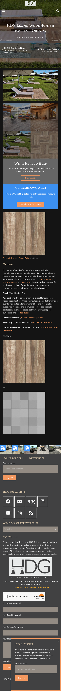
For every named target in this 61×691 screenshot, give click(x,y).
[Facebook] (8, 501)
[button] (3, 10)
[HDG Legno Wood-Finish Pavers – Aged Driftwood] (6, 449)
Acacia (5, 282)
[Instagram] (19, 513)
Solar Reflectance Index (42, 322)
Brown (24, 37)
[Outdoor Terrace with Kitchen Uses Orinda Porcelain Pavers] (17, 117)
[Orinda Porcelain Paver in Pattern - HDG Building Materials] (44, 145)
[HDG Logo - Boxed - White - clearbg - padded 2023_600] (30, 3)
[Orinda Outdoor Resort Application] (30, 85)
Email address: (9, 463)
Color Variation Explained (32, 317)
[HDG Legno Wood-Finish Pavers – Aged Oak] (18, 449)
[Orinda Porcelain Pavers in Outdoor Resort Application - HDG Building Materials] (17, 145)
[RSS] (31, 513)
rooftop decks (23, 312)
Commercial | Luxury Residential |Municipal (30, 587)
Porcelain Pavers (10, 258)
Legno (30, 37)
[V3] (30, 413)
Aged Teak (26, 282)
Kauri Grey (49, 279)
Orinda (41, 279)
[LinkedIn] (42, 501)
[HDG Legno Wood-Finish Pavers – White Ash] (43, 449)
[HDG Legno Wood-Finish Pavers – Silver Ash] (55, 449)
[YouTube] (8, 513)
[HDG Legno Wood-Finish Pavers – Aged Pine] (30, 449)
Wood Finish (39, 37)
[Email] (19, 501)
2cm (18, 37)
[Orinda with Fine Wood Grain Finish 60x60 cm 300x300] (30, 361)
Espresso (13, 282)
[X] (31, 501)
